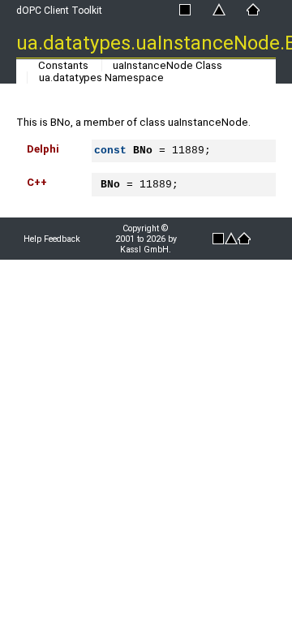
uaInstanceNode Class (167, 65)
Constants (63, 65)
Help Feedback (52, 239)
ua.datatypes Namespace (101, 77)
